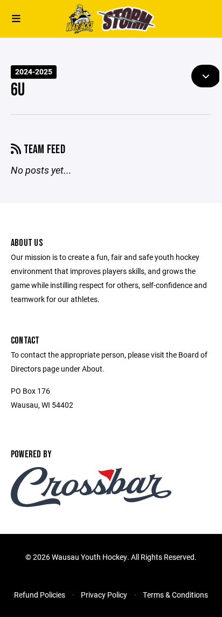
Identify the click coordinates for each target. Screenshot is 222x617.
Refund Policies (39, 594)
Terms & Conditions (175, 594)
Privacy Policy (104, 594)
